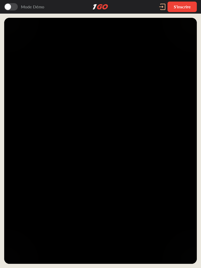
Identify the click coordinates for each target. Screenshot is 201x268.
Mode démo (32, 6)
